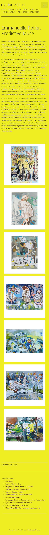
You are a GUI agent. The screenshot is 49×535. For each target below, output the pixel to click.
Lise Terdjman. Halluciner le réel (16, 505)
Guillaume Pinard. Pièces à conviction (18, 494)
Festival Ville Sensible (13, 484)
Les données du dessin (13, 492)
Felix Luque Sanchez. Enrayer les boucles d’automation (25, 500)
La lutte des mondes (12, 497)
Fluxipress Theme (33, 530)
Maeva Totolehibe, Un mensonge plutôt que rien (22, 508)
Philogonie (9, 481)
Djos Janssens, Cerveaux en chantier (18, 502)
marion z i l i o (12, 4)
